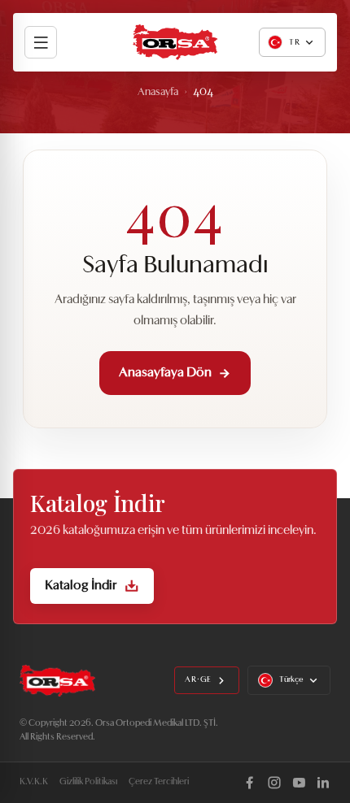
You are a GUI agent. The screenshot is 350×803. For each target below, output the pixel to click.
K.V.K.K (34, 782)
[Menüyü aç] (40, 42)
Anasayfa (158, 92)
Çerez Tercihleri (159, 782)
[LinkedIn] (323, 782)
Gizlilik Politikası (88, 782)
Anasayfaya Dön (165, 373)
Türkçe (291, 679)
